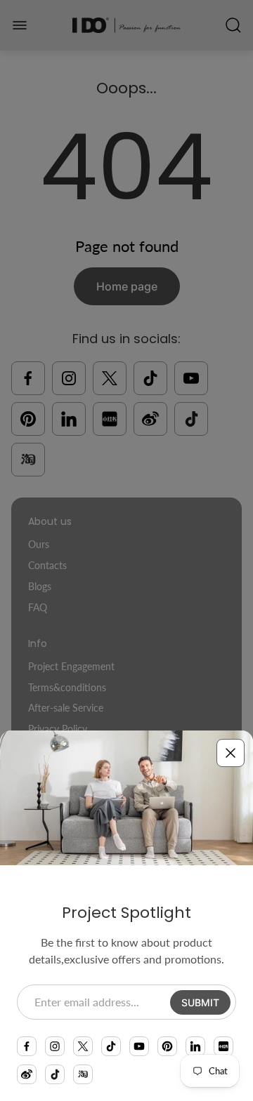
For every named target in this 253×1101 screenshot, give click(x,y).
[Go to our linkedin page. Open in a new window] (195, 1046)
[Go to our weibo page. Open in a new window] (27, 1074)
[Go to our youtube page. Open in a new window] (139, 1046)
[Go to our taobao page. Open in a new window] (83, 1074)
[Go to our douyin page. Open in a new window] (55, 1074)
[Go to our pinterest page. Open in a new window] (167, 1046)
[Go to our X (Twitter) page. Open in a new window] (83, 1046)
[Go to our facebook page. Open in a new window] (27, 1046)
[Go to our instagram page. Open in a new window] (55, 1046)
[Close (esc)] (230, 753)
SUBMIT (200, 1002)
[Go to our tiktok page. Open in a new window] (111, 1046)
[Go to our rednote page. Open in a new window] (223, 1046)
